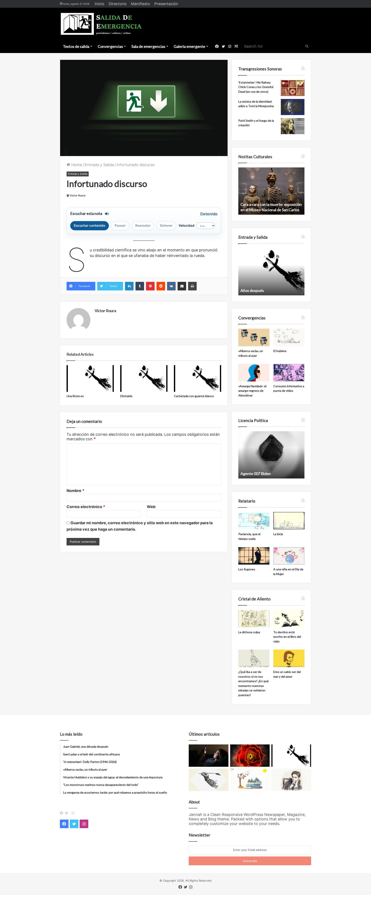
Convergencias (110, 46)
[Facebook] (62, 813)
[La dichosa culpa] (253, 618)
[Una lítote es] (90, 378)
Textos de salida (76, 46)
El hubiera (279, 351)
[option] (271, 191)
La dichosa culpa (249, 632)
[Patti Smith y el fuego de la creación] (292, 126)
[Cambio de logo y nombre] (208, 779)
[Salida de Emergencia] (101, 24)
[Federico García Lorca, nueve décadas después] (291, 779)
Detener (166, 225)
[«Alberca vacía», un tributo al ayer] (253, 337)
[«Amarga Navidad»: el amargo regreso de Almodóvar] (253, 372)
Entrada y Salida (99, 164)
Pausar (120, 225)
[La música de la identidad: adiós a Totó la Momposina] (292, 107)
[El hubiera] (288, 337)
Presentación (166, 4)
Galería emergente (189, 46)
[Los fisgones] (253, 556)
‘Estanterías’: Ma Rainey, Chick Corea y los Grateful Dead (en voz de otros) (255, 86)
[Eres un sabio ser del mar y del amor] (288, 658)
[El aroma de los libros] (250, 779)
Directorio (118, 4)
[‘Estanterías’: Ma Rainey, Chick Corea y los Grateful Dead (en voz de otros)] (292, 88)
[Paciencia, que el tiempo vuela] (253, 521)
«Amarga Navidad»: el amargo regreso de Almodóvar (252, 390)
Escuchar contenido (89, 225)
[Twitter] (67, 813)
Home (76, 164)
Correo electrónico (86, 506)
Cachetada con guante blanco (194, 396)
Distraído (126, 396)
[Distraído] (143, 378)
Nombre (75, 490)
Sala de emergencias (148, 46)
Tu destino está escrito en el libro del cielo (287, 636)
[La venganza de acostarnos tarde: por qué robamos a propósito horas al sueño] (208, 755)
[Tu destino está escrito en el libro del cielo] (288, 618)
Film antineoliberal (255, 473)
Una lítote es (75, 396)
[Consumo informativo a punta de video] (288, 372)
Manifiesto (140, 4)
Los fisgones (246, 569)
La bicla (278, 534)
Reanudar (143, 225)
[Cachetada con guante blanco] (197, 378)
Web (151, 506)
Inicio (99, 4)
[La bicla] (288, 521)
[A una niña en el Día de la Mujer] (288, 556)
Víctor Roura (77, 195)
